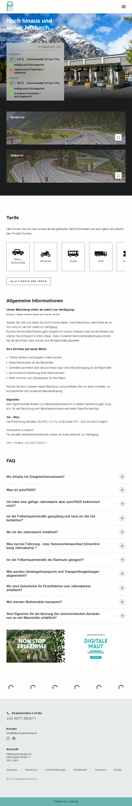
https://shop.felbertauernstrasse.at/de (33, 314)
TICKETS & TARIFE (65, 801)
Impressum (100, 769)
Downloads (11, 769)
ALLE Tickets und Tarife (28, 281)
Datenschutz (31, 769)
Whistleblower (80, 769)
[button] (118, 137)
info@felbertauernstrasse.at (21, 733)
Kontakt (118, 769)
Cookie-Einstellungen (55, 769)
